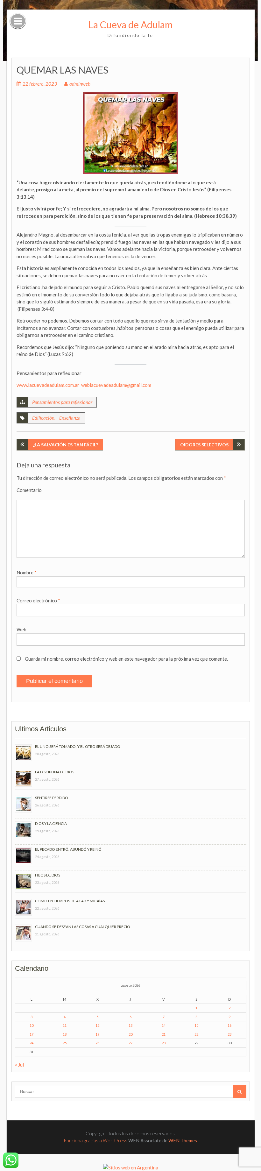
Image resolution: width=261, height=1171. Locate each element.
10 (31, 1025)
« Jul (19, 1065)
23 (229, 1034)
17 (31, 1034)
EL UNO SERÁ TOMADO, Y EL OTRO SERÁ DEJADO (77, 746)
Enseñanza (70, 418)
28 (164, 1043)
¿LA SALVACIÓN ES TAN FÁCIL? (65, 444)
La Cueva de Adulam (130, 24)
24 (31, 1043)
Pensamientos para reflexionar (62, 402)
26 (97, 1043)
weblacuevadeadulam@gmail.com (116, 385)
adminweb (79, 84)
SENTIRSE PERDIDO (51, 797)
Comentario (29, 490)
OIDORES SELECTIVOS (204, 444)
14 (164, 1025)
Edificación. (43, 418)
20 (130, 1034)
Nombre (27, 572)
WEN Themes (182, 1140)
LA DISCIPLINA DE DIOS (54, 772)
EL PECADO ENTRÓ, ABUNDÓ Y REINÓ (68, 849)
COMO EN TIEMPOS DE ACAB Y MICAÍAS (70, 900)
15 (196, 1025)
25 (65, 1043)
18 (65, 1034)
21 (164, 1034)
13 (130, 1025)
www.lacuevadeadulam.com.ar (48, 385)
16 (229, 1025)
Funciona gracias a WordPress (95, 1140)
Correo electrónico (38, 600)
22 (196, 1034)
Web (21, 629)
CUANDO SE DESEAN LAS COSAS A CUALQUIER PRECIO (82, 926)
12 (97, 1025)
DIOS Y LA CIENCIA (51, 823)
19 (97, 1034)
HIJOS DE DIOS (47, 875)
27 (130, 1043)
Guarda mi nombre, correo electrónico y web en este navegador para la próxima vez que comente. (126, 659)
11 (65, 1025)
